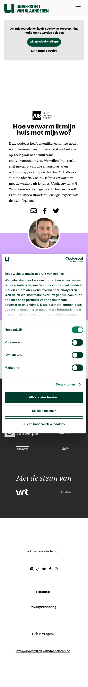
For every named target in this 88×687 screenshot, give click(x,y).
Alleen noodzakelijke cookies (44, 424)
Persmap (43, 592)
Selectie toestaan (44, 410)
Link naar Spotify (44, 51)
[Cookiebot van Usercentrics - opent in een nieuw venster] (65, 259)
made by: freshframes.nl (43, 666)
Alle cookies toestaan (44, 397)
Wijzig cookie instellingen (44, 42)
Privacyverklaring (42, 607)
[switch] (77, 342)
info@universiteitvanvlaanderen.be (43, 651)
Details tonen (65, 384)
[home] (26, 6)
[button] (78, 6)
